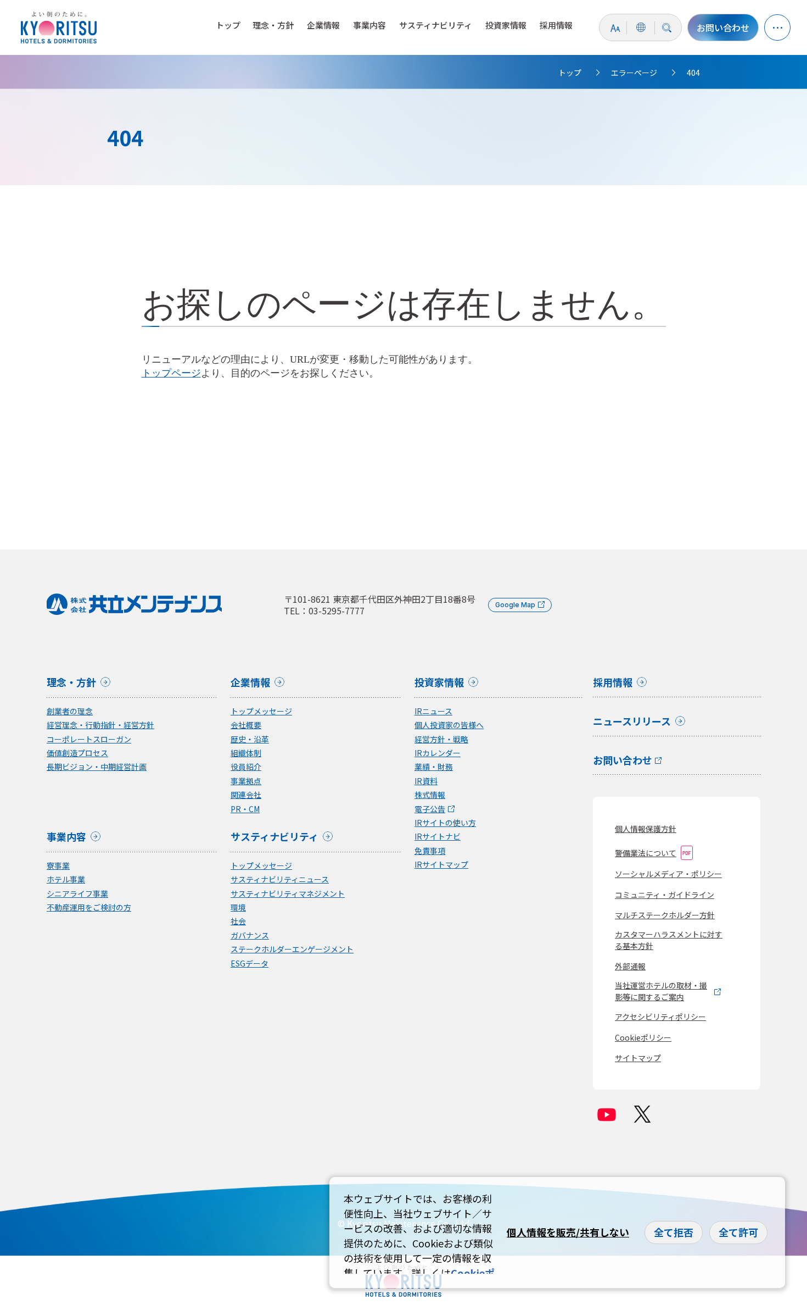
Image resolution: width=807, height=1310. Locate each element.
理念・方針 (273, 25)
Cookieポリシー (643, 1037)
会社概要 (246, 725)
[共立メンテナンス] (61, 27)
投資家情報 (505, 25)
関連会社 (246, 795)
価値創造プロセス (77, 753)
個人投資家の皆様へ (449, 725)
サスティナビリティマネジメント (288, 894)
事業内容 (369, 25)
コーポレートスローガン (89, 739)
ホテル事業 (66, 879)
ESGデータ (249, 963)
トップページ (171, 373)
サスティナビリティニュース (280, 879)
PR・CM (245, 809)
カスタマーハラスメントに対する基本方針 (668, 940)
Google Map (515, 605)
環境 (238, 907)
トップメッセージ (261, 711)
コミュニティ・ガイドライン (664, 894)
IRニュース (433, 711)
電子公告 (429, 809)
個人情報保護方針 (645, 828)
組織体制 (246, 753)
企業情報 (323, 25)
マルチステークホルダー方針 (665, 914)
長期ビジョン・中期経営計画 (97, 767)
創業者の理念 (70, 711)
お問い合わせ (723, 27)
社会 (238, 921)
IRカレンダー (437, 753)
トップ (228, 25)
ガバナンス (250, 935)
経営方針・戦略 (441, 739)
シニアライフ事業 (77, 894)
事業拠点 (246, 781)
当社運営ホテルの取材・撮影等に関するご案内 (661, 991)
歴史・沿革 (250, 739)
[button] (777, 27)
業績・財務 (433, 767)
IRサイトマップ (441, 865)
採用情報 (556, 25)
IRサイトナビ (437, 836)
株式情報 (429, 795)
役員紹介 (246, 767)
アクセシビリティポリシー (660, 1016)
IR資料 (426, 781)
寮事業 (58, 866)
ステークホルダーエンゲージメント (292, 949)
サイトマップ (638, 1057)
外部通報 (630, 966)
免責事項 (429, 851)
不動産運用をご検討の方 (89, 907)
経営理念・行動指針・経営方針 (100, 725)
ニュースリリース (632, 722)
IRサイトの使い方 (445, 823)
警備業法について (645, 852)
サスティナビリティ (435, 25)
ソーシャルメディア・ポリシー (668, 873)
